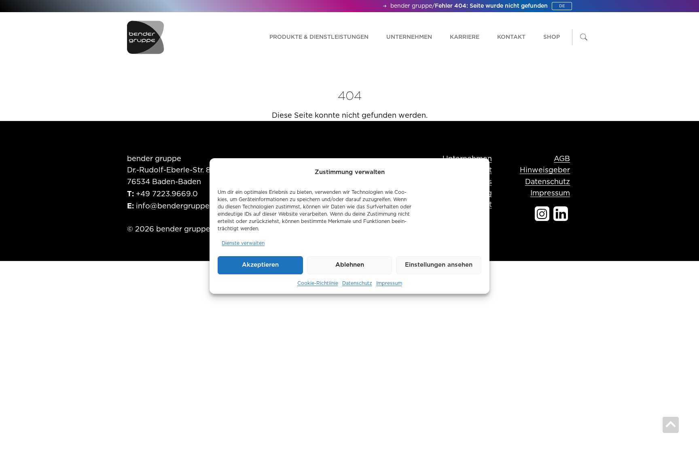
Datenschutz (357, 283)
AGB (562, 159)
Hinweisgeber (545, 170)
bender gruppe (411, 6)
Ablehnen (349, 265)
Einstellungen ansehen (438, 265)
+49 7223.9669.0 (167, 194)
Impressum (389, 283)
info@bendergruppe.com (181, 206)
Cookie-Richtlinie (317, 283)
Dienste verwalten (243, 243)
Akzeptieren (260, 265)
